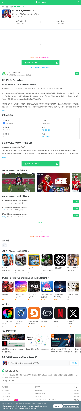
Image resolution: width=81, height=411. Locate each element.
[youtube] (12, 381)
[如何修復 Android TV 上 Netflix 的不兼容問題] (13, 340)
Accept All (57, 406)
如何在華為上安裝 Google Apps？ (37, 349)
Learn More (33, 408)
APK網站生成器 (40, 393)
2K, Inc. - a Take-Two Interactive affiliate (25, 14)
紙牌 (11, 7)
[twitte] (9, 381)
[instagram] (6, 381)
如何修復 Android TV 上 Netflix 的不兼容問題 (12, 350)
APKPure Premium (7, 400)
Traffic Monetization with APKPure (45, 400)
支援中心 (76, 400)
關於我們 (76, 390)
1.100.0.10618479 (11, 123)
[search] (78, 2)
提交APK (38, 397)
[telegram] (3, 381)
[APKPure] (40, 2)
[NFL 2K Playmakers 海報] (53, 182)
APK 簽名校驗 (6, 393)
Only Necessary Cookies (71, 406)
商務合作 (76, 397)
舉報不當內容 (46, 137)
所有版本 (40, 222)
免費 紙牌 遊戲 (46, 130)
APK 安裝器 (5, 390)
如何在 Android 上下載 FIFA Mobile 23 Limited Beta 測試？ (61, 350)
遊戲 (7, 7)
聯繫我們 (76, 393)
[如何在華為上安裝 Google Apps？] (37, 340)
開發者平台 (38, 390)
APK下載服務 (6, 397)
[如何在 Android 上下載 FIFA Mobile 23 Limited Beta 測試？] (62, 340)
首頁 (3, 7)
